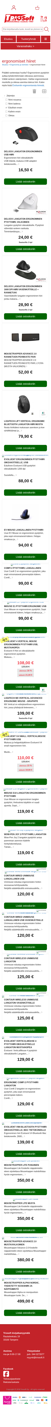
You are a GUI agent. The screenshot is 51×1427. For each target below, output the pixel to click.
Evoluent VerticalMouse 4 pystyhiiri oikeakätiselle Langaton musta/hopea (20, 1044)
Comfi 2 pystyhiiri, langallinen (22, 568)
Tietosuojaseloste (11, 1379)
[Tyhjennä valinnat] (34, 92)
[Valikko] (45, 39)
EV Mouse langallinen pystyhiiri (23, 530)
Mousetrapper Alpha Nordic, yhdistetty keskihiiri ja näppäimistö (21, 1286)
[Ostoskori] (37, 8)
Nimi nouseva (14, 100)
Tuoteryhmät (28, 39)
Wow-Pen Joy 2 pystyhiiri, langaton (25, 834)
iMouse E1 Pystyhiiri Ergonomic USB (25, 606)
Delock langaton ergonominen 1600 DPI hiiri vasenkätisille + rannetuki (23, 289)
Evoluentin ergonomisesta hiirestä (28, 85)
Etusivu (8, 39)
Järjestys (10, 96)
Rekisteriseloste (11, 1382)
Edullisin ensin (15, 108)
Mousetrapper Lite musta (19, 1203)
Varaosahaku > (25, 46)
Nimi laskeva (14, 104)
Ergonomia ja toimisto (19, 65)
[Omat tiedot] (13, 8)
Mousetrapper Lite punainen (21, 1165)
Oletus (11, 115)
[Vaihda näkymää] (44, 92)
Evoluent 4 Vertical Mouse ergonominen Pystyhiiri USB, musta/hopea (21, 644)
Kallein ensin (14, 111)
